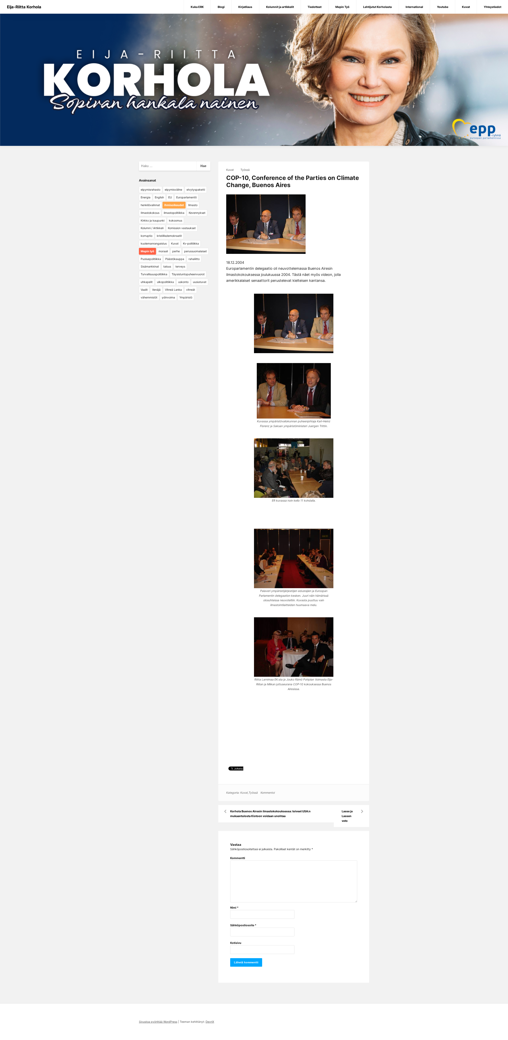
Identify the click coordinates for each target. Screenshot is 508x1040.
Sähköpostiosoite (243, 925)
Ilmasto (192, 205)
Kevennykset (197, 212)
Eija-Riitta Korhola (24, 7)
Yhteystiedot (492, 7)
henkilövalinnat (150, 205)
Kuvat (466, 7)
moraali (163, 251)
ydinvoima (168, 297)
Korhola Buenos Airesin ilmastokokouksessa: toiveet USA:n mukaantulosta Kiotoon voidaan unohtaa (270, 814)
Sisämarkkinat (150, 266)
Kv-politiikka (191, 243)
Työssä (245, 169)
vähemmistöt (149, 297)
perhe (176, 251)
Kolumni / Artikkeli (152, 228)
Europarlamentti (186, 197)
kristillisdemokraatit (169, 235)
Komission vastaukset (182, 228)
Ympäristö (185, 297)
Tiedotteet (314, 7)
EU (170, 197)
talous (167, 266)
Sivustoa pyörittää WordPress (158, 1021)
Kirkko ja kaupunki (153, 220)
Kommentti (237, 858)
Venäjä (156, 289)
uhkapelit (147, 282)
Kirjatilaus (245, 7)
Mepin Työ (342, 7)
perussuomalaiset (195, 251)
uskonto (183, 282)
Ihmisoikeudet (174, 205)
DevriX (210, 1021)
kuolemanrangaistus (154, 243)
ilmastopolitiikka (174, 212)
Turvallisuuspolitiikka (154, 274)
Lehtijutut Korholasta (377, 7)
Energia (145, 197)
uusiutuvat (199, 282)
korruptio (146, 235)
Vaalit (144, 289)
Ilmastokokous (150, 212)
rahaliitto (194, 259)
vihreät (190, 289)
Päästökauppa (174, 259)
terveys (180, 266)
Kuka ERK (197, 7)
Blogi (221, 7)
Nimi (234, 907)
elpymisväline (173, 189)
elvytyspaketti (196, 189)
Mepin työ (147, 251)
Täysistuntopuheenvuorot (188, 274)
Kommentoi (268, 792)
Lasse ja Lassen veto (347, 816)
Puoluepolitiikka (151, 259)
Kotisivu (235, 942)
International (414, 7)
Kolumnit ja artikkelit (280, 7)
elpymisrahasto (150, 189)
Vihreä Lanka (173, 289)
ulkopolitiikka (165, 282)
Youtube (442, 7)
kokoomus (175, 220)
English (159, 197)
